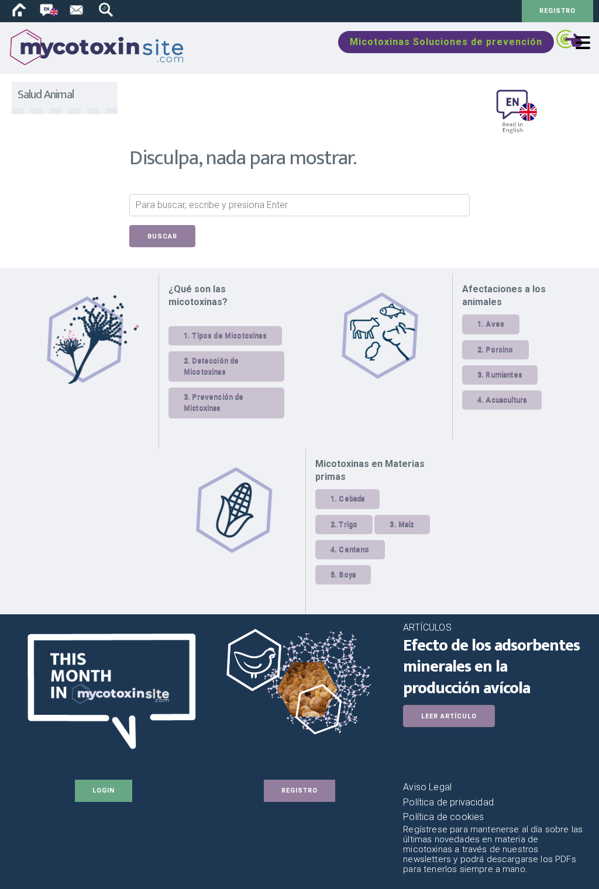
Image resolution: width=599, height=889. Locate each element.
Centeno (354, 549)
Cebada (351, 498)
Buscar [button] (162, 236)
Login (103, 790)
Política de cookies (443, 816)
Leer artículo (449, 716)
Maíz (406, 524)
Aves (495, 324)
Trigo (348, 524)
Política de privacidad (448, 802)
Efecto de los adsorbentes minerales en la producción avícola (491, 667)
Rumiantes (504, 375)
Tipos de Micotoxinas (229, 335)
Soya (347, 574)
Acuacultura (506, 400)
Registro (557, 11)
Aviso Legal (427, 787)
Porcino (499, 349)
